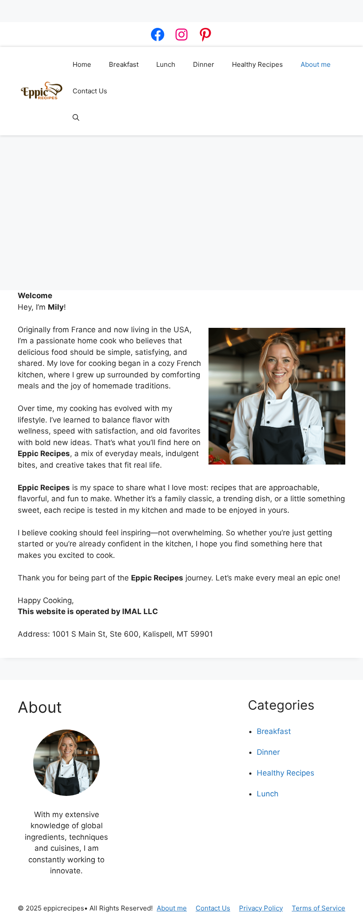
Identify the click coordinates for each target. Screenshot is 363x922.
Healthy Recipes (257, 64)
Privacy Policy (261, 908)
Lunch (165, 64)
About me (316, 64)
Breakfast (124, 64)
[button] (76, 117)
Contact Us (90, 91)
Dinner (203, 64)
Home (82, 64)
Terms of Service (318, 908)
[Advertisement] (181, 208)
